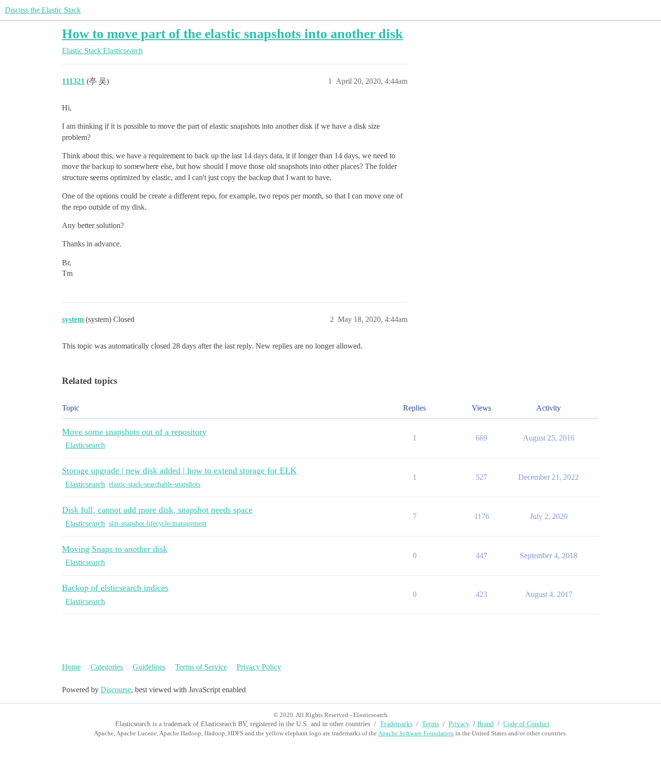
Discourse (116, 690)
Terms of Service (201, 667)
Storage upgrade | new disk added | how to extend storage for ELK (179, 470)
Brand (485, 724)
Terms (430, 724)
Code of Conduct (526, 724)
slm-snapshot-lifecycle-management (158, 523)
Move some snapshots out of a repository (134, 432)
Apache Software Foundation (416, 733)
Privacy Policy (259, 667)
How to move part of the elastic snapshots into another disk (232, 33)
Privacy (459, 724)
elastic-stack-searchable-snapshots (154, 484)
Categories (106, 667)
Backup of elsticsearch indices (115, 588)
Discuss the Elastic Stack (43, 10)
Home (71, 667)
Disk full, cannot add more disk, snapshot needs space (157, 510)
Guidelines (149, 667)
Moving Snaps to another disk (114, 549)
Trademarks (396, 724)
